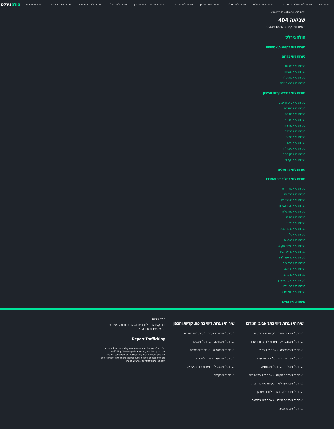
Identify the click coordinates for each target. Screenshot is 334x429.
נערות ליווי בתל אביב (293, 292)
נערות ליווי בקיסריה (294, 154)
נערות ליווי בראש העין (292, 252)
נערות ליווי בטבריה (294, 120)
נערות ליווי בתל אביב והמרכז (297, 4)
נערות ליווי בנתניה (294, 240)
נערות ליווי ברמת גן (210, 4)
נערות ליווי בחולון (237, 4)
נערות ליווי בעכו (296, 143)
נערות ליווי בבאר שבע (89, 4)
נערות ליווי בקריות (294, 160)
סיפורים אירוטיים (33, 4)
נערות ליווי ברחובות (294, 263)
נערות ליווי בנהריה (294, 125)
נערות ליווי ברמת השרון (291, 280)
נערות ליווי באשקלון (294, 77)
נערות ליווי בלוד (296, 234)
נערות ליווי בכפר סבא (292, 229)
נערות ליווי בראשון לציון (292, 257)
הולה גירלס (295, 37)
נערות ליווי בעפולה (294, 148)
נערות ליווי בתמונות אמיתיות (285, 47)
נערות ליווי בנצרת (295, 131)
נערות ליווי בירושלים (60, 4)
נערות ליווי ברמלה (294, 269)
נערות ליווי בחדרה (294, 108)
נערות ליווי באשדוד (294, 72)
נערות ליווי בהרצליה (263, 4)
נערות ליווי (324, 4)
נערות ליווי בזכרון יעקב (292, 102)
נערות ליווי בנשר (295, 137)
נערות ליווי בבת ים (183, 4)
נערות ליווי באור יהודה (292, 188)
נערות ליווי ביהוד (295, 223)
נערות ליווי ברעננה (294, 286)
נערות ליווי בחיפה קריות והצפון (150, 4)
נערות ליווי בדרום (293, 56)
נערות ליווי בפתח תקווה (291, 246)
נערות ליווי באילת (117, 4)
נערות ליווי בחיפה (295, 114)
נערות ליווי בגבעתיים (293, 200)
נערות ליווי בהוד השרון (292, 206)
